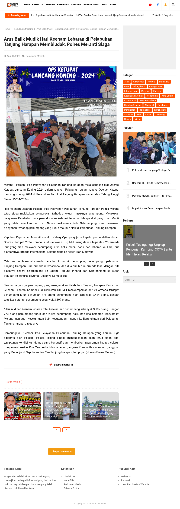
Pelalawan (163, 105)
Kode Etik (69, 480)
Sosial (148, 114)
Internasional (130, 91)
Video (137, 119)
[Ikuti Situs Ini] (165, 4)
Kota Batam (167, 95)
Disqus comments (62, 451)
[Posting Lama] (66, 429)
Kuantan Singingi (132, 105)
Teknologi (160, 114)
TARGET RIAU (99, 503)
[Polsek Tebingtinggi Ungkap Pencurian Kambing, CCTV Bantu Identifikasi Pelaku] (129, 232)
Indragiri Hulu (155, 86)
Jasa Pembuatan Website (135, 484)
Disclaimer (69, 476)
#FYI (126, 81)
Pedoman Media (73, 484)
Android (151, 81)
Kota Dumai (130, 100)
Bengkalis (164, 81)
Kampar (145, 91)
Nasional (149, 105)
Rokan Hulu (160, 109)
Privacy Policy (71, 488)
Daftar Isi (126, 476)
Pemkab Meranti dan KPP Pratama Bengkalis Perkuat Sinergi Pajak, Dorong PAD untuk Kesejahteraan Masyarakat (59, 409)
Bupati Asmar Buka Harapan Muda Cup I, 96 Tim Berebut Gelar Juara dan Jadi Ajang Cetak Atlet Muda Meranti (90, 15)
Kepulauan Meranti (35, 56)
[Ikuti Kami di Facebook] (158, 4)
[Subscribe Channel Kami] (150, 4)
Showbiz (128, 114)
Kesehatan (152, 95)
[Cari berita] (173, 4)
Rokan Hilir (144, 109)
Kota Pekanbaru (148, 100)
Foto (126, 86)
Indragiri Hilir (139, 86)
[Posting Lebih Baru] (57, 429)
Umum (127, 119)
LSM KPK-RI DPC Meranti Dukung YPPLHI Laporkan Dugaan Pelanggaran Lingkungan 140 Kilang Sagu (21, 411)
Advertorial (138, 81)
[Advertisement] (149, 47)
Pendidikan (129, 109)
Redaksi (125, 480)
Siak (139, 114)
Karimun (157, 91)
